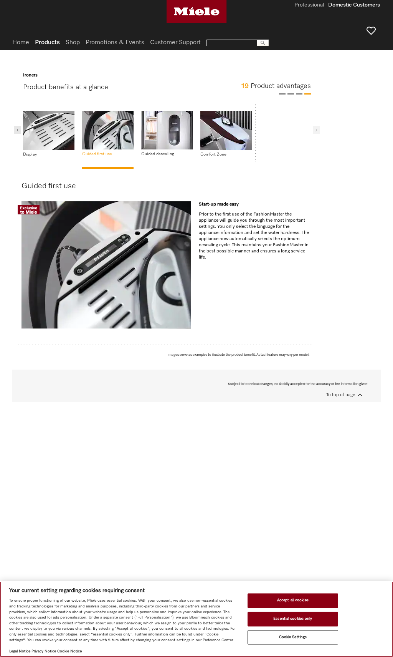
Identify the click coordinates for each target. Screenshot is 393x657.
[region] (196, 619)
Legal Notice (19, 651)
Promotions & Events (115, 43)
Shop (73, 43)
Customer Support (175, 43)
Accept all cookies (293, 600)
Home (20, 43)
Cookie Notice (69, 651)
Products (47, 43)
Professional (309, 5)
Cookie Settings (293, 637)
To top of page (340, 395)
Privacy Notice (43, 651)
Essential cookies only (292, 618)
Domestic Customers (354, 5)
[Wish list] (371, 30)
